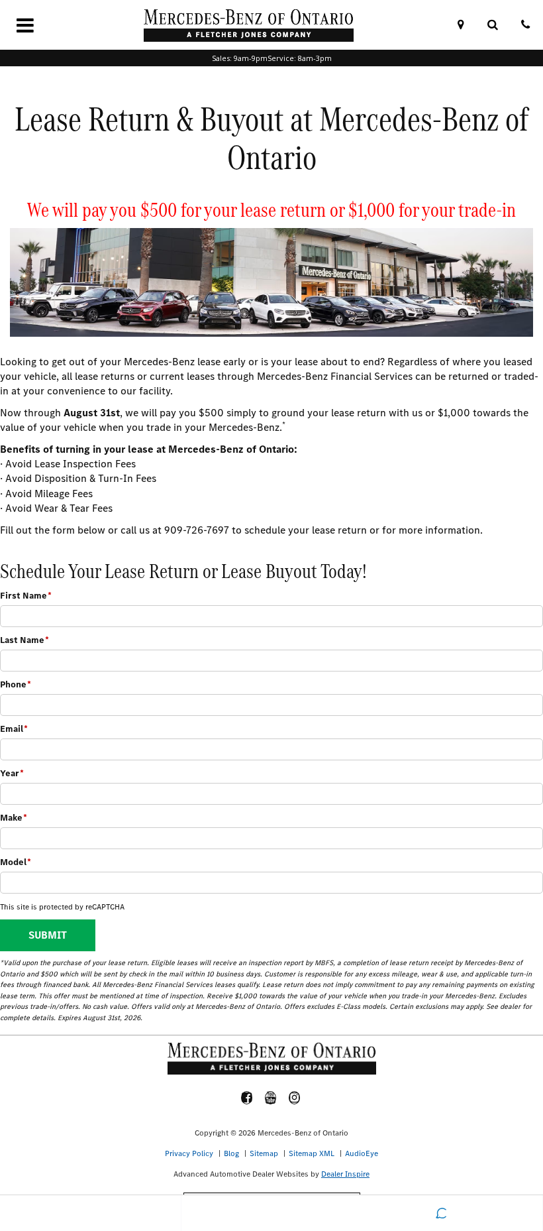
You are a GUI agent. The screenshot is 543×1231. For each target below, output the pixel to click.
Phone (15, 684)
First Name (26, 595)
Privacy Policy (189, 1153)
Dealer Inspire (345, 1174)
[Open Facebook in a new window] (247, 1098)
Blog (231, 1153)
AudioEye (361, 1153)
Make (13, 817)
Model (15, 862)
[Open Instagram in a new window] (295, 1098)
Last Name (24, 640)
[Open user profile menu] (271, 1213)
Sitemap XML (311, 1153)
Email (14, 729)
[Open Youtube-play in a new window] (271, 1098)
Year (12, 773)
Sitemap (264, 1153)
